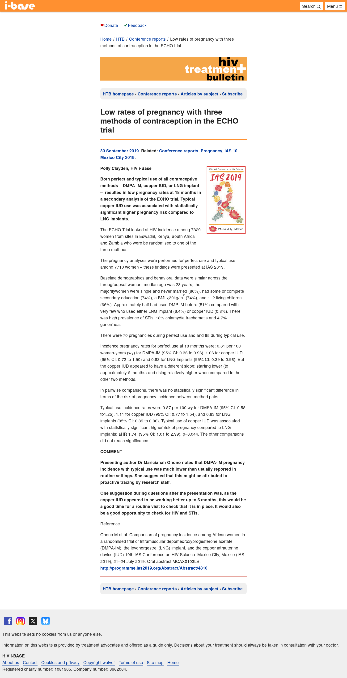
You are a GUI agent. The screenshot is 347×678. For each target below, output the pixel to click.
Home (106, 39)
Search (309, 6)
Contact (30, 662)
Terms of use (131, 662)
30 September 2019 (119, 151)
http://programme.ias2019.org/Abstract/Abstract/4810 (153, 568)
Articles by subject (199, 94)
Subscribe (232, 94)
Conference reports (157, 94)
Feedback (137, 25)
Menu (333, 6)
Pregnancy (211, 151)
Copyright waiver (99, 662)
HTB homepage (118, 94)
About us (10, 662)
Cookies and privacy (60, 662)
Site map (155, 662)
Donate (111, 25)
